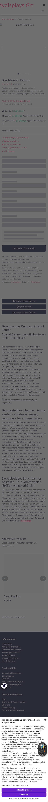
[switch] (42, 754)
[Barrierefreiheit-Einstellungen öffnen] (4, 686)
